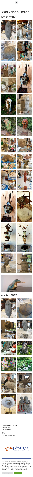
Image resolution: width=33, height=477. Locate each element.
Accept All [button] (18, 473)
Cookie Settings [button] (7, 473)
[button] (16, 2)
